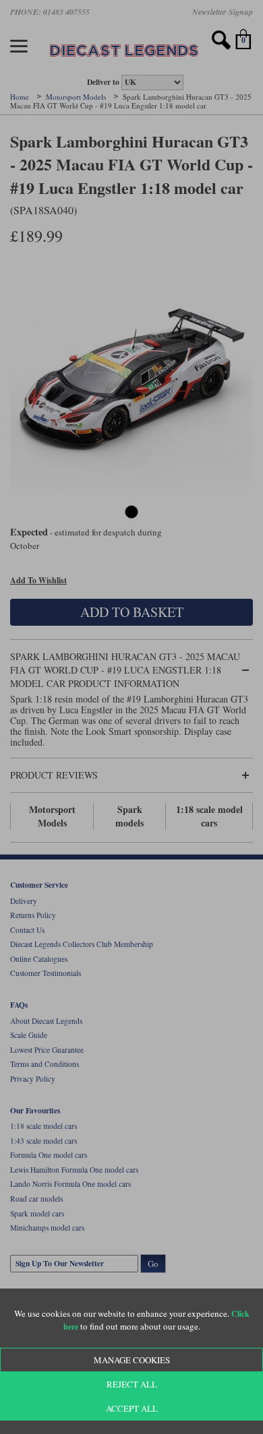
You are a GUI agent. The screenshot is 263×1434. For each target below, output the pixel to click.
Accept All (132, 1408)
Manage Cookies (132, 1360)
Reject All (132, 1384)
